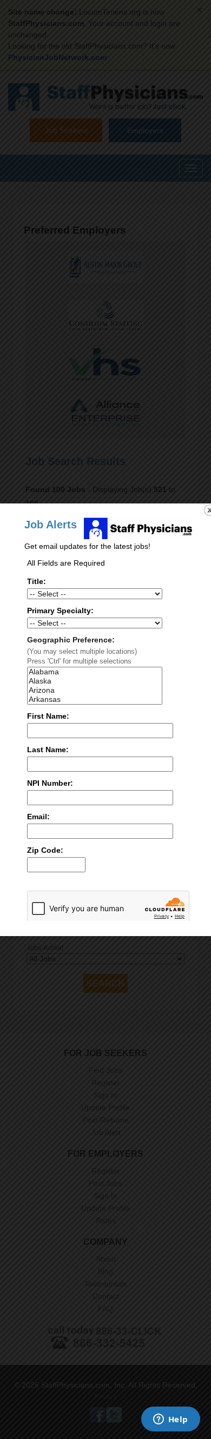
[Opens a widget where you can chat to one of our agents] (170, 1420)
